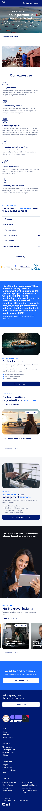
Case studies (7, 767)
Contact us (27, 3)
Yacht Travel (7, 791)
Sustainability (7, 737)
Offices (5, 755)
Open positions (8, 752)
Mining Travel (27, 782)
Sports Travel (27, 785)
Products (5, 735)
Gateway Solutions (29, 788)
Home (4, 36)
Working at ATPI (8, 750)
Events (34, 785)
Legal (4, 800)
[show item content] (39, 219)
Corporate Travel (9, 782)
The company (7, 747)
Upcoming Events (9, 770)
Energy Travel (7, 788)
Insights (5, 765)
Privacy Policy (12, 800)
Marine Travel (7, 785)
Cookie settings (23, 800)
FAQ (4, 773)
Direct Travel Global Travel (29, 791)
